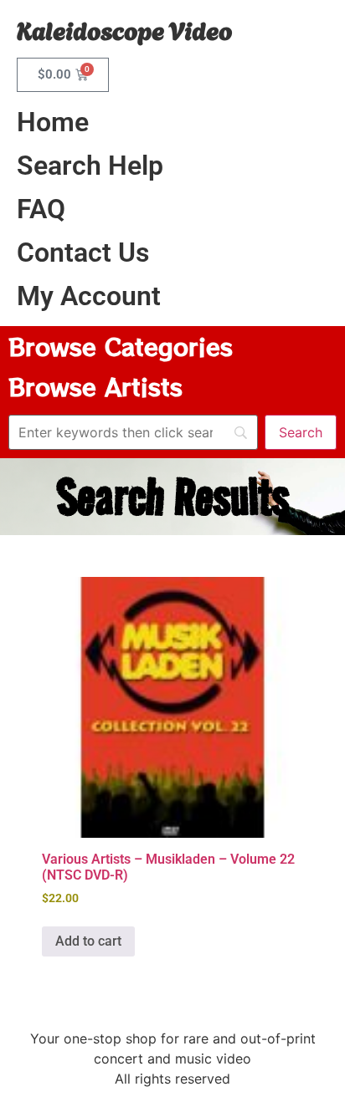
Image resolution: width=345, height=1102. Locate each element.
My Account (89, 296)
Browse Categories (120, 346)
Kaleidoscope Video (124, 29)
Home (53, 122)
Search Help (90, 165)
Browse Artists (95, 386)
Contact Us (83, 252)
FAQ (41, 209)
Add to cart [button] (88, 941)
